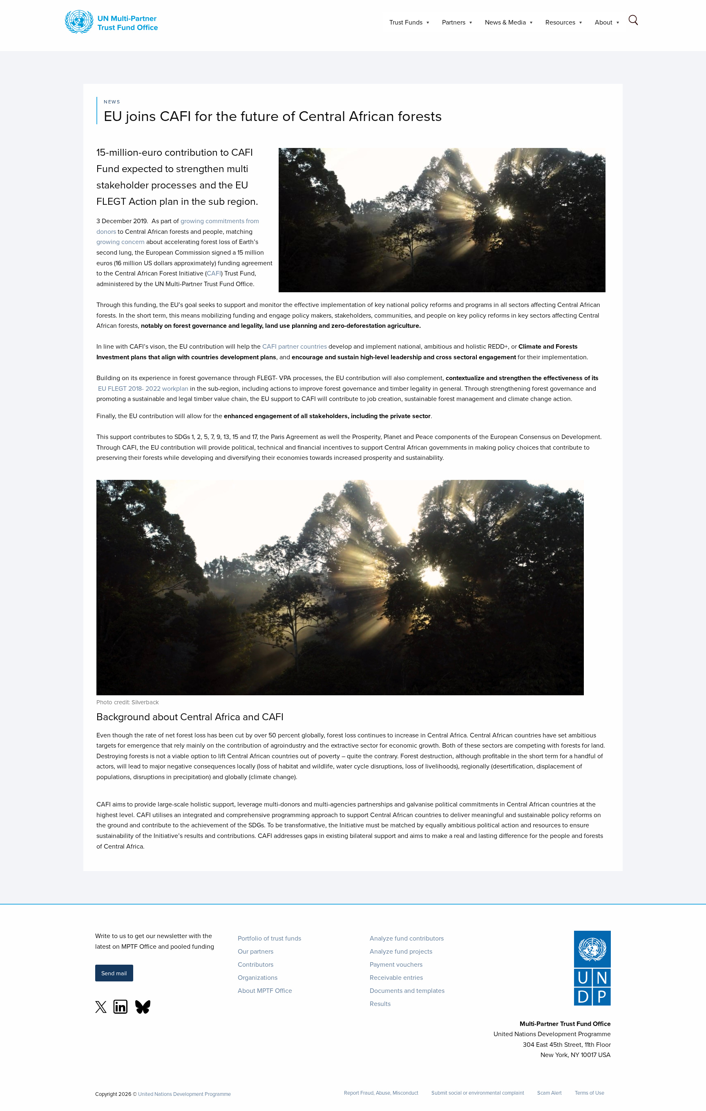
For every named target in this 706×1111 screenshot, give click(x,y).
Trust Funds (402, 25)
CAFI (214, 273)
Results (380, 1003)
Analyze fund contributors (407, 938)
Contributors (255, 964)
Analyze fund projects (401, 951)
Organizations (257, 977)
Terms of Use (589, 1092)
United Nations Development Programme (184, 1094)
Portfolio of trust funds (269, 938)
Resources (557, 25)
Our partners (255, 951)
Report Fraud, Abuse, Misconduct (381, 1092)
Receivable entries (396, 977)
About (600, 25)
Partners (450, 25)
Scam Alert (549, 1092)
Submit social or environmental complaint (477, 1092)
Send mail (114, 973)
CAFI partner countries (294, 346)
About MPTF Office (265, 990)
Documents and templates (407, 990)
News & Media (502, 25)
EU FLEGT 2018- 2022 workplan (143, 388)
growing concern (120, 241)
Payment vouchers (396, 964)
